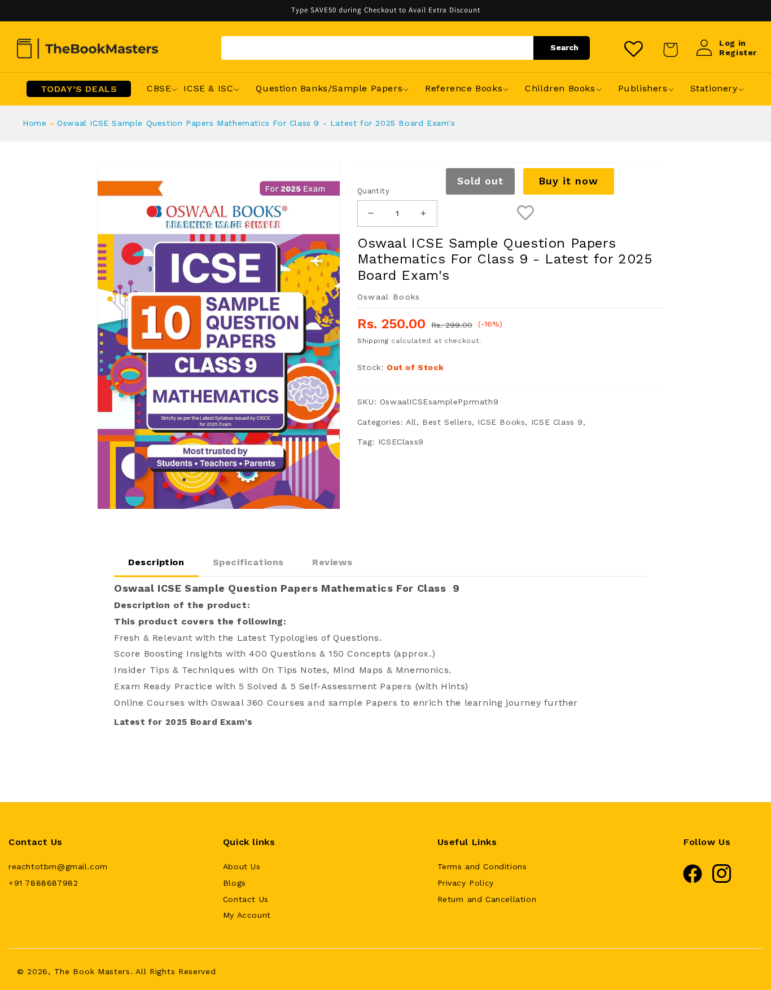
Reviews (332, 562)
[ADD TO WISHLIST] (525, 213)
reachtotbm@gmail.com (58, 866)
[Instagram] (721, 880)
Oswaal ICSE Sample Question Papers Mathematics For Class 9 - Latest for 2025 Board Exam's (256, 122)
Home (34, 122)
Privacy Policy (465, 882)
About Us (242, 866)
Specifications (248, 562)
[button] (159, 89)
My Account (247, 914)
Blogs (234, 882)
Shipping (373, 341)
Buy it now (568, 181)
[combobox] (405, 48)
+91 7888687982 (43, 882)
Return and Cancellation (487, 899)
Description (156, 562)
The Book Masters (92, 971)
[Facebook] (692, 880)
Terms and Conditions (482, 866)
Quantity (373, 191)
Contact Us (246, 899)
